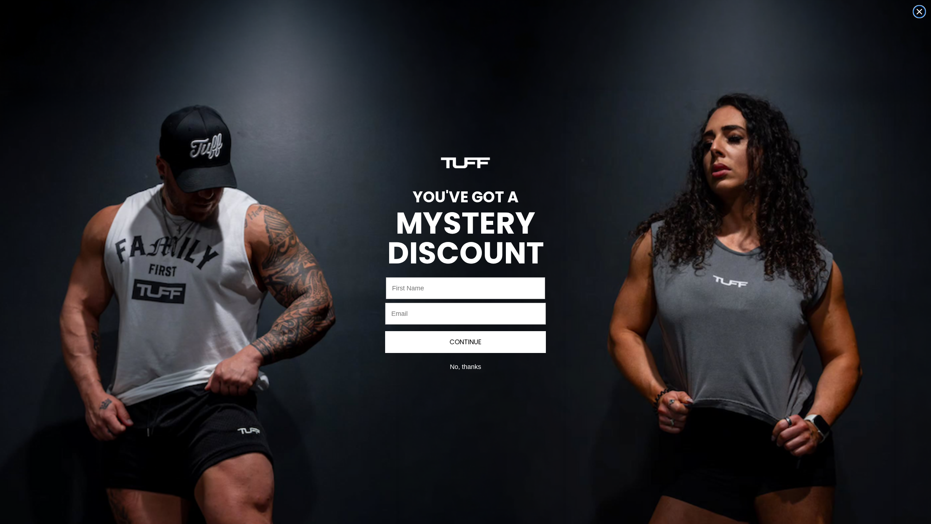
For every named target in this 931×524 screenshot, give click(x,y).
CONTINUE (465, 341)
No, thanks (465, 366)
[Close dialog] (919, 11)
